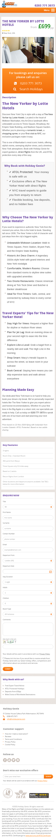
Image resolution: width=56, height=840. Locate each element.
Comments (7, 619)
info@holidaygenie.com (16, 719)
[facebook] (5, 760)
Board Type (7, 609)
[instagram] (18, 760)
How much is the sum (9, 639)
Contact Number (9, 534)
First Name (7, 512)
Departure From (8, 555)
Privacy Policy (44, 654)
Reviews (8, 736)
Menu (46, 10)
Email (5, 544)
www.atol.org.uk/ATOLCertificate (38, 835)
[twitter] (13, 760)
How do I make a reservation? (16, 734)
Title (4, 501)
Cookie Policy (10, 744)
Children (6, 598)
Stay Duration (8, 577)
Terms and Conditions (13, 739)
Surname (6, 523)
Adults (5, 587)
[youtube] (9, 760)
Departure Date (8, 566)
